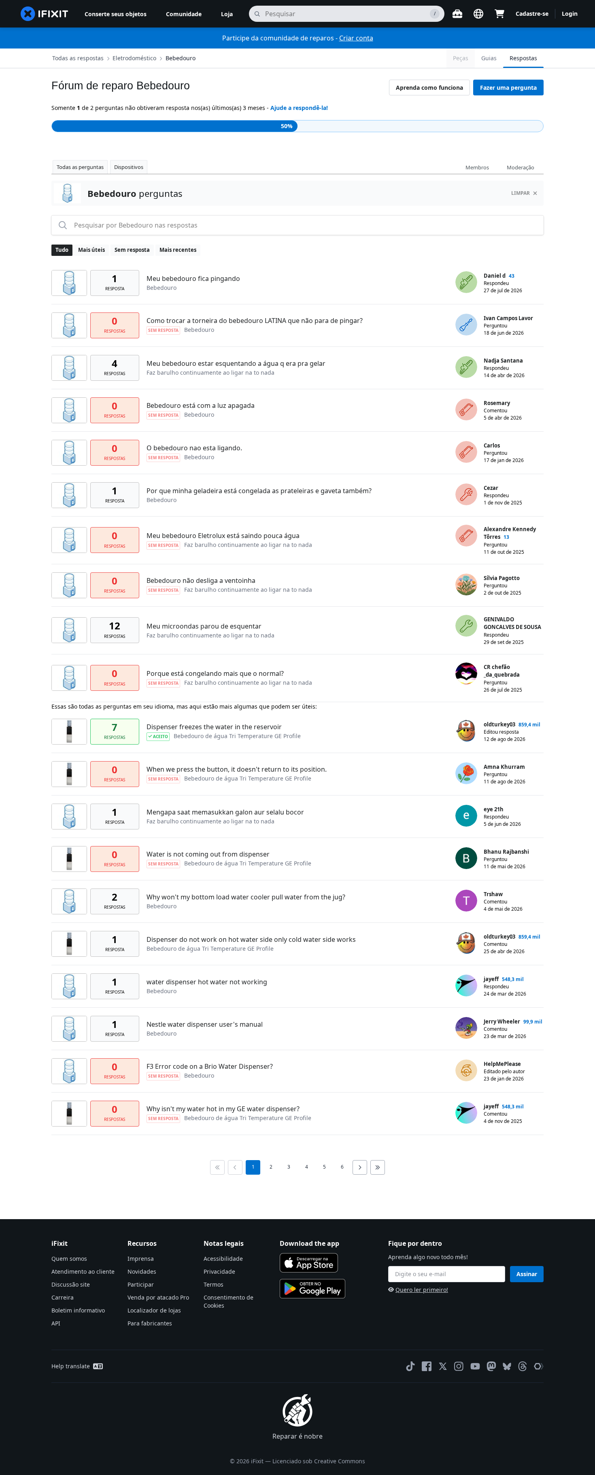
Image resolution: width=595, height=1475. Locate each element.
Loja (227, 14)
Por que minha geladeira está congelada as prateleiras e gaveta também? (259, 490)
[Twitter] (443, 1366)
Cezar (491, 488)
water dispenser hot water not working (207, 981)
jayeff (491, 979)
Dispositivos (128, 167)
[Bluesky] (507, 1366)
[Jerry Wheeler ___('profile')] (466, 1028)
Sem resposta (132, 249)
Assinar (526, 1274)
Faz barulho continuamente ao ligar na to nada (210, 372)
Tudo (61, 249)
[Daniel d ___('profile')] (466, 282)
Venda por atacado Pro (158, 1297)
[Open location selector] (478, 14)
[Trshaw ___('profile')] (466, 901)
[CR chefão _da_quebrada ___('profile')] (466, 673)
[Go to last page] (377, 1167)
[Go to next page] (360, 1167)
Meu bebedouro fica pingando (193, 278)
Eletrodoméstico (134, 58)
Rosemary (497, 403)
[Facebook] (426, 1366)
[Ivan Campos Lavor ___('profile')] (466, 325)
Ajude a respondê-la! (299, 108)
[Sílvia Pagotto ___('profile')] (466, 584)
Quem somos (69, 1258)
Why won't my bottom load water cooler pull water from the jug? (246, 897)
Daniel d (495, 275)
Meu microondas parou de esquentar (204, 626)
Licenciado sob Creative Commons (318, 1461)
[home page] (44, 13)
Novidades (142, 1271)
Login (570, 13)
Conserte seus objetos (116, 14)
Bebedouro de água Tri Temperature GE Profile (237, 736)
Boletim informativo (78, 1310)
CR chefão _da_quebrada (502, 671)
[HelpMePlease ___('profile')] (466, 1070)
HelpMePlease (502, 1064)
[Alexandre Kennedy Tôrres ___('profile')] (466, 536)
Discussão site (70, 1284)
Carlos (492, 445)
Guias (489, 58)
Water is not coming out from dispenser (208, 854)
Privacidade (219, 1271)
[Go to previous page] (235, 1167)
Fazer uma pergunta (508, 87)
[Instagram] (459, 1366)
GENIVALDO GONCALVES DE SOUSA (512, 623)
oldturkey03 (499, 724)
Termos (213, 1284)
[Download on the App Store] (309, 1262)
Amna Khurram (504, 766)
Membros (477, 167)
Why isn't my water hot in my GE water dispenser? (223, 1108)
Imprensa (141, 1258)
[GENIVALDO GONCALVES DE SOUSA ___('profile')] (466, 626)
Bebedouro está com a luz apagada (201, 405)
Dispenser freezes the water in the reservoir (214, 726)
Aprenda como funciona (429, 87)
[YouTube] (475, 1366)
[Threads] (522, 1366)
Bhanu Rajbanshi (506, 851)
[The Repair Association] (539, 1366)
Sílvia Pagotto (502, 578)
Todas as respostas (78, 58)
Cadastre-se (532, 13)
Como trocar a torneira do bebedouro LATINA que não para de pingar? (255, 320)
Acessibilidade (223, 1258)
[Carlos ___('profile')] (466, 452)
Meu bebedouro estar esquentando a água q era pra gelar (236, 363)
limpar (520, 193)
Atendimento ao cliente (83, 1271)
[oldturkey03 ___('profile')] (466, 731)
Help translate (70, 1366)
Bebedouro (181, 58)
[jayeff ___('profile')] (466, 985)
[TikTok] (410, 1366)
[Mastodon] (491, 1366)
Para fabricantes (150, 1323)
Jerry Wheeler (502, 1021)
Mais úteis (91, 249)
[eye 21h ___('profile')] (466, 816)
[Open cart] (499, 14)
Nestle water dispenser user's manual (205, 1024)
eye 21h (494, 809)
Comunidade (184, 14)
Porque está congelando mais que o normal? (215, 673)
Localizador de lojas (154, 1310)
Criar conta (356, 38)
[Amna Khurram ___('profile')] (466, 773)
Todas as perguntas (80, 167)
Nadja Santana (503, 360)
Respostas (523, 58)
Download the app (309, 1243)
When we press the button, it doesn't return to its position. (237, 769)
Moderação (520, 167)
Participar (141, 1284)
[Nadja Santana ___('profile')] (466, 367)
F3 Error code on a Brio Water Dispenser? (210, 1066)
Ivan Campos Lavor (508, 318)
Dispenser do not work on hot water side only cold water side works (251, 939)
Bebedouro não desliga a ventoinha (201, 580)
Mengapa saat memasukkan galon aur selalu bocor (225, 812)
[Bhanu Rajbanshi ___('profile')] (466, 858)
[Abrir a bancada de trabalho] (457, 14)
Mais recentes (177, 249)
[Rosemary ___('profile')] (466, 409)
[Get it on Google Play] (312, 1288)
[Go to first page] (217, 1167)
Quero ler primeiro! (421, 1290)
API (55, 1323)
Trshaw (493, 894)
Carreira (62, 1297)
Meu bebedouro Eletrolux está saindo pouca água (223, 535)
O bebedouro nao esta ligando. (194, 447)
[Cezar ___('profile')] (466, 494)
